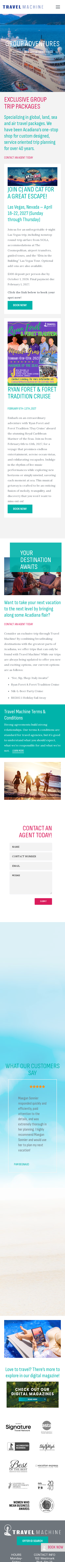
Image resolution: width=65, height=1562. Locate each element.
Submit (43, 901)
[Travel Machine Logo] (23, 7)
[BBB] (18, 1446)
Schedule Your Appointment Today (32, 52)
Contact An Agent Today (18, 157)
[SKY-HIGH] (46, 1446)
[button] (58, 7)
